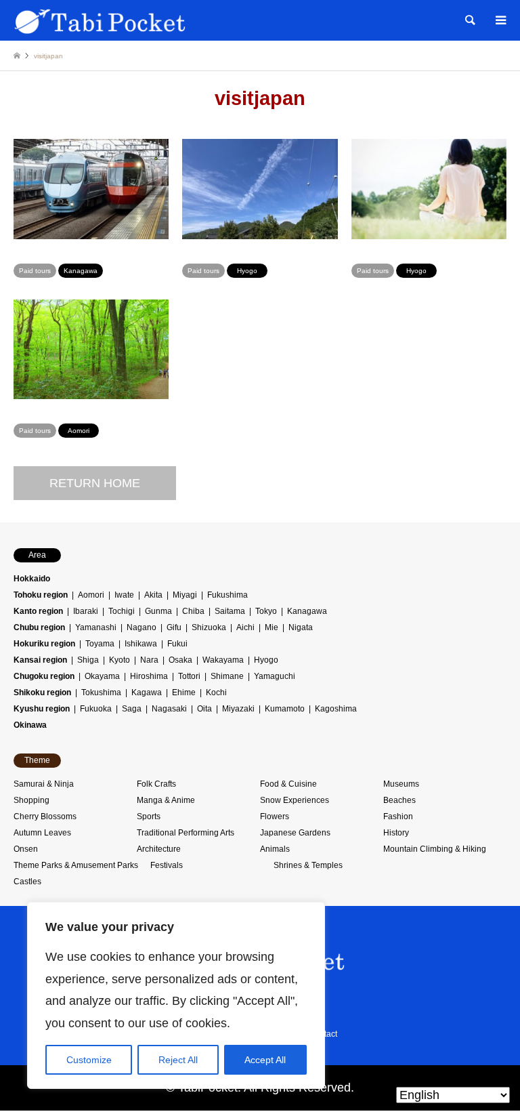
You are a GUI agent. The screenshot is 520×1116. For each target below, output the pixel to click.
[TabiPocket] (101, 20)
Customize (89, 1059)
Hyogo (266, 660)
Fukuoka (96, 709)
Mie (271, 627)
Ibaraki (85, 611)
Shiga (88, 660)
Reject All (178, 1059)
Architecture (159, 849)
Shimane (227, 676)
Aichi (245, 627)
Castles (27, 881)
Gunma (158, 611)
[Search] (469, 20)
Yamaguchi (274, 676)
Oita (204, 709)
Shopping (31, 800)
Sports (148, 816)
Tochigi (121, 611)
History (396, 833)
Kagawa (146, 692)
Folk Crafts (156, 784)
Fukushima (227, 595)
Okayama (102, 676)
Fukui (177, 643)
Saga (132, 709)
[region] (176, 995)
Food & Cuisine (288, 784)
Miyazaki (238, 709)
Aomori (91, 595)
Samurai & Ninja (44, 784)
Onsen (26, 849)
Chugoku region (44, 676)
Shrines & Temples (308, 865)
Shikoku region (42, 692)
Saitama (230, 611)
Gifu (174, 627)
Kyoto (119, 660)
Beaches (399, 800)
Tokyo (266, 611)
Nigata (300, 627)
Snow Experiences (294, 800)
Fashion (398, 816)
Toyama (99, 643)
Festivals (166, 865)
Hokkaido (32, 578)
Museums (401, 784)
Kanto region (38, 611)
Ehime (184, 692)
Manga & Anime (166, 800)
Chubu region (39, 627)
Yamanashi (95, 627)
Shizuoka (209, 627)
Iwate (124, 595)
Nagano (141, 627)
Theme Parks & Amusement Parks (76, 865)
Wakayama (223, 660)
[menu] (499, 20)
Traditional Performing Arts (185, 833)
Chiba (193, 611)
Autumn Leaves (42, 833)
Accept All (265, 1059)
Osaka (180, 660)
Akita (153, 595)
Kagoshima (336, 709)
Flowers (274, 816)
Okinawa (30, 725)
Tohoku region (41, 595)
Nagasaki (169, 709)
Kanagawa (307, 611)
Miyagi (185, 595)
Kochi (216, 692)
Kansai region (40, 660)
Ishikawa (141, 643)
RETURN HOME (94, 483)
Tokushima (101, 692)
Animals (275, 849)
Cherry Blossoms (45, 816)
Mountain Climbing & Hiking (434, 849)
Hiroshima (149, 676)
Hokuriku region (44, 643)
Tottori (189, 676)
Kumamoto (285, 709)
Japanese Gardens (295, 833)
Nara (149, 660)
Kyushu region (42, 709)
